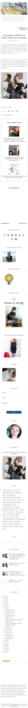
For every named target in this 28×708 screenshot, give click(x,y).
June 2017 (7, 629)
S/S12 (22, 500)
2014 (5, 644)
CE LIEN (17, 53)
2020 (5, 602)
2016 (5, 640)
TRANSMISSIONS (21, 519)
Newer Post (5, 223)
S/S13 (18, 500)
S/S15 (4, 514)
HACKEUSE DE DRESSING (9, 509)
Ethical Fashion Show (9, 519)
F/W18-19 (11, 521)
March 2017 (8, 634)
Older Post (22, 223)
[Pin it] (17, 111)
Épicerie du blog (14, 706)
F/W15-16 (5, 524)
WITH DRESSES (17, 497)
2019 (4, 512)
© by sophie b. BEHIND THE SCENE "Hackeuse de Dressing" (14, 453)
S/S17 (17, 509)
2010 (5, 652)
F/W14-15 (5, 521)
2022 (5, 598)
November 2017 (9, 612)
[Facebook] (11, 111)
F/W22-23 (16, 526)
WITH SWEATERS (11, 495)
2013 (5, 646)
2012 (5, 648)
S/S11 (4, 495)
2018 (4, 500)
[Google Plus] (14, 111)
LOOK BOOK (17, 507)
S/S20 (21, 526)
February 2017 (8, 636)
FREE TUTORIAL (16, 490)
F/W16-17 (17, 514)
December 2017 (9, 610)
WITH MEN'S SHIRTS (7, 507)
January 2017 (8, 638)
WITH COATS (10, 514)
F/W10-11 (9, 500)
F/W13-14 (17, 521)
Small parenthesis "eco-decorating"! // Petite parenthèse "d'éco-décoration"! (17, 573)
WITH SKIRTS (18, 493)
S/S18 (22, 509)
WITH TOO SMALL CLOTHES (9, 505)
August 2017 (8, 617)
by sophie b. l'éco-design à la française (13, 704)
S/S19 (10, 524)
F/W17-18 (5, 517)
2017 (14, 500)
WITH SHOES (16, 524)
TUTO (4, 528)
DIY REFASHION (9, 115)
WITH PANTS (6, 502)
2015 (5, 642)
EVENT (10, 526)
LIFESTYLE (11, 517)
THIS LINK (9, 68)
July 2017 (7, 627)
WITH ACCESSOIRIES (8, 497)
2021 (5, 600)
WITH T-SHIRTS (10, 512)
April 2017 (7, 632)
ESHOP (21, 512)
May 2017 (7, 630)
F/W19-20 (5, 526)
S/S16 (16, 517)
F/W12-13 (13, 502)
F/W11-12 (19, 502)
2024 (5, 596)
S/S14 (17, 512)
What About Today (8, 493)
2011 (5, 650)
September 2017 (9, 615)
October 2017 (8, 614)
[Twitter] (8, 111)
